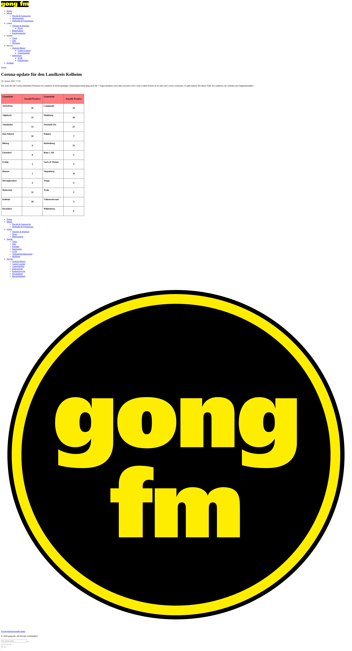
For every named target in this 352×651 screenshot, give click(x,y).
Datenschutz (23, 60)
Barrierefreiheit (18, 276)
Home (9, 11)
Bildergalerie (17, 31)
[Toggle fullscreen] (8, 644)
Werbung (16, 43)
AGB (20, 58)
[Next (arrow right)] (5, 646)
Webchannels (18, 18)
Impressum (17, 55)
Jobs (14, 40)
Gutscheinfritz (24, 53)
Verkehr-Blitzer (18, 48)
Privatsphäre (17, 274)
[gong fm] (15, 6)
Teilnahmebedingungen (22, 254)
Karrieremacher (19, 33)
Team (14, 38)
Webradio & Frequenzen (22, 21)
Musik (9, 222)
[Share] (5, 644)
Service (10, 259)
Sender (10, 239)
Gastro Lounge (24, 50)
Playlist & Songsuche (21, 16)
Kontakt (10, 63)
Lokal (9, 229)
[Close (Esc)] (2, 644)
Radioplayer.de (18, 271)
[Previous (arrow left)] (2, 646)
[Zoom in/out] (10, 644)
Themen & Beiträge (20, 26)
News (20, 28)
